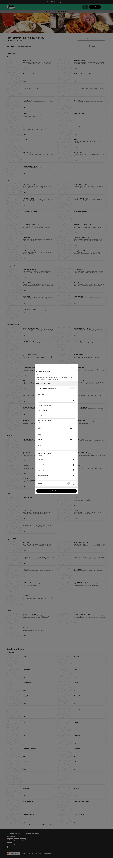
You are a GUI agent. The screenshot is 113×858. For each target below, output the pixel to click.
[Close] (75, 366)
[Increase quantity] (74, 483)
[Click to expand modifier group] (74, 427)
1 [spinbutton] (71, 483)
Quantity (40, 483)
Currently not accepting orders (56, 490)
